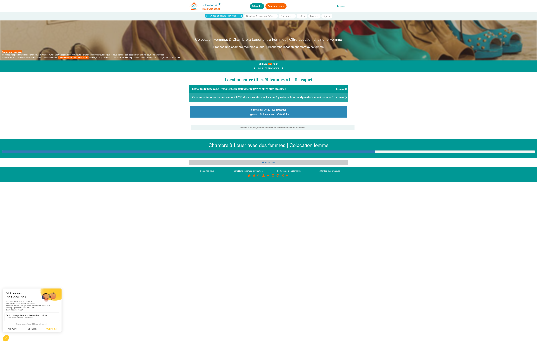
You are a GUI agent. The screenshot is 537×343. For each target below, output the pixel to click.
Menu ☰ (342, 6)
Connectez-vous (276, 6)
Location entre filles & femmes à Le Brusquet (268, 79)
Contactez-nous (207, 170)
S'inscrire (257, 6)
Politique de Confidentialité (289, 170)
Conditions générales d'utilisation (248, 170)
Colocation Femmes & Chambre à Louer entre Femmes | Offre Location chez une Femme (268, 39)
